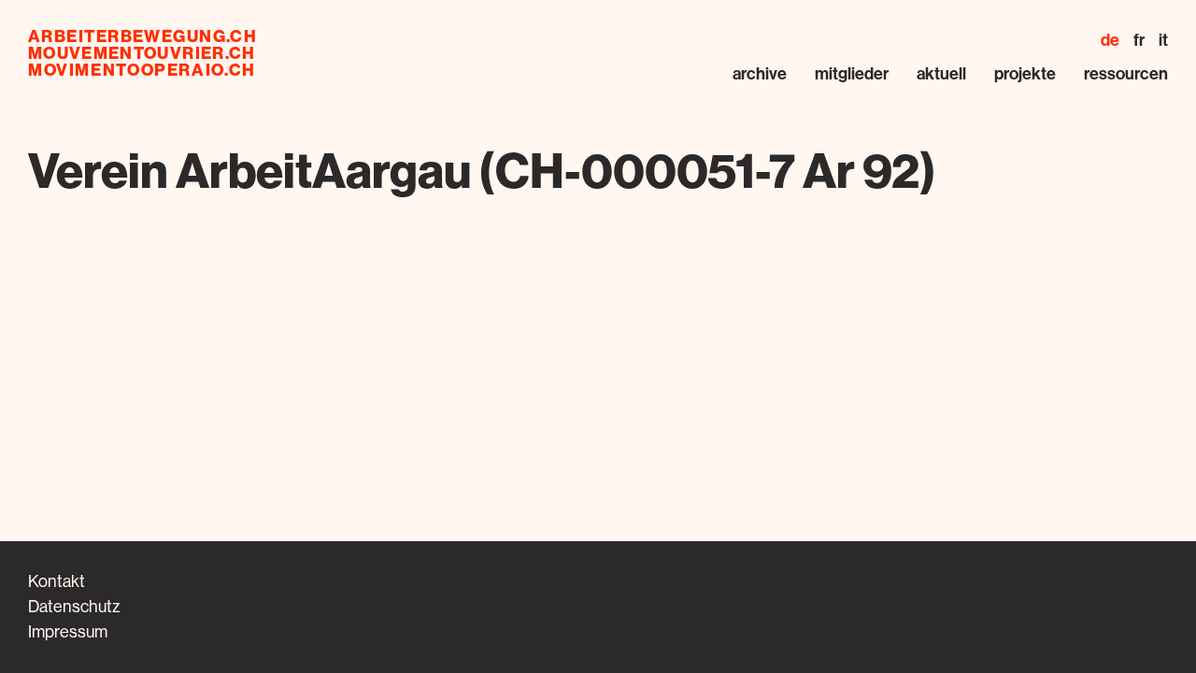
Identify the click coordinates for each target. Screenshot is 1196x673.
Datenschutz (74, 606)
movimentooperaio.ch (142, 70)
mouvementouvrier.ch (142, 53)
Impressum (67, 632)
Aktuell (941, 74)
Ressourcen (1126, 74)
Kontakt (56, 581)
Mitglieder (852, 74)
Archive (760, 74)
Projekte (1025, 74)
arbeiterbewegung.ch (142, 36)
